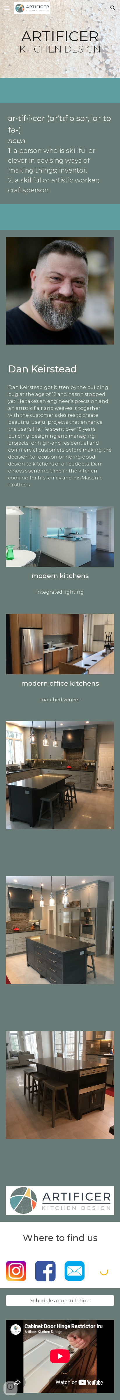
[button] (7, 8)
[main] (60, 39)
